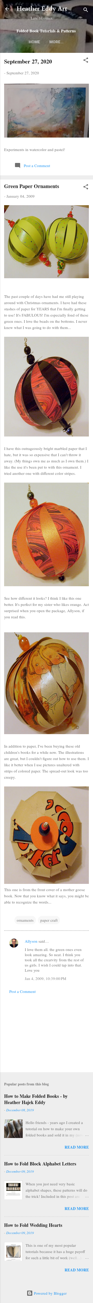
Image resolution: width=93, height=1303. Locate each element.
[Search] (86, 10)
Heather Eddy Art (42, 8)
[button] (86, 61)
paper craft (49, 920)
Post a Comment (22, 991)
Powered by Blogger (50, 1293)
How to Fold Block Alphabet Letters (40, 1163)
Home (34, 42)
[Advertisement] (46, 1031)
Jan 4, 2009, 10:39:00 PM (45, 978)
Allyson (31, 941)
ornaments (25, 920)
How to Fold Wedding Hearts (33, 1225)
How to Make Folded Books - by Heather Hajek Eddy (36, 1099)
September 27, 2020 (28, 61)
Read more (77, 1147)
